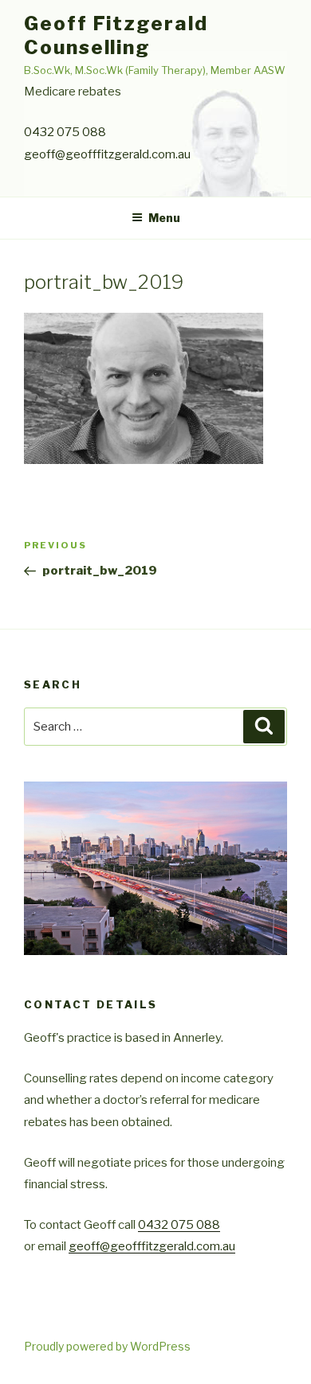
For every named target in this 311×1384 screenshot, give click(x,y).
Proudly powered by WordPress (107, 1346)
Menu (164, 217)
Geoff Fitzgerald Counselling (116, 35)
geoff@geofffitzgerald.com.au (107, 154)
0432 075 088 (65, 132)
